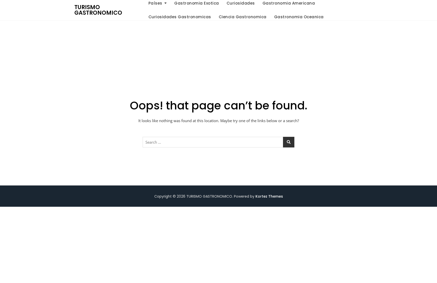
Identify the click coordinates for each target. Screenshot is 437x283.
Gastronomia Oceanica (299, 17)
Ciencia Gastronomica (243, 17)
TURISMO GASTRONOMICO (98, 10)
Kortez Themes (269, 196)
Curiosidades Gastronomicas (179, 17)
